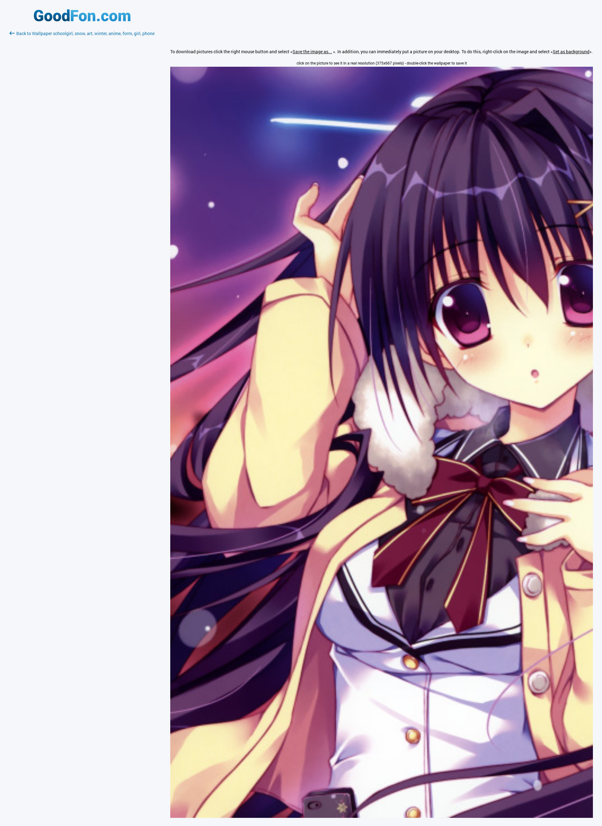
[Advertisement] (82, 111)
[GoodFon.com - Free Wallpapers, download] (82, 20)
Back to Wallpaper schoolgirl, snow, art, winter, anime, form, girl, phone (85, 33)
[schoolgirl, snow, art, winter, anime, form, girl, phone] (381, 816)
